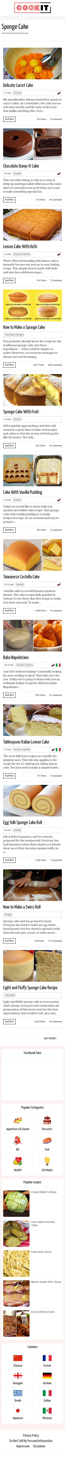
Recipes (20, 335)
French (47, 1365)
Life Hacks (10, 335)
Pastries (26, 254)
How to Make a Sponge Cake (24, 327)
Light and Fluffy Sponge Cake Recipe (30, 987)
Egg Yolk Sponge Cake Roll (22, 822)
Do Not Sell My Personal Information (31, 1441)
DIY (17, 1149)
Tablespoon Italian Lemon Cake (26, 742)
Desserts (17, 93)
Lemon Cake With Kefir (20, 246)
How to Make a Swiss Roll (22, 907)
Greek (18, 1400)
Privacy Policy (31, 1435)
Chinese (17, 1365)
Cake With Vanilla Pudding (22, 492)
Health (17, 1170)
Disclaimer (39, 1446)
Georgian (18, 1383)
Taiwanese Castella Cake (21, 577)
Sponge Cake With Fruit (21, 411)
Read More (9, 119)
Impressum (23, 1446)
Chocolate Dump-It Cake (21, 166)
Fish (47, 1149)
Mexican (47, 1418)
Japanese (17, 1418)
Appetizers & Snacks (17, 1129)
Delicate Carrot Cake (18, 85)
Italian (47, 1400)
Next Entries (50, 1038)
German (47, 1383)
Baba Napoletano (16, 657)
